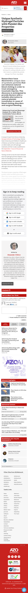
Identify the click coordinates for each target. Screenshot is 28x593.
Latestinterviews (5, 324)
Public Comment (22, 316)
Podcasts (16, 507)
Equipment (6, 499)
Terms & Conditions (9, 528)
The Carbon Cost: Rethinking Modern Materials (17, 398)
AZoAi (15, 480)
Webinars (16, 493)
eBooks (5, 503)
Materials (16, 499)
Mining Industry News (14, 451)
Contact (6, 524)
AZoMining (6, 486)
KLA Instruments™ (9, 411)
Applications (17, 501)
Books (5, 501)
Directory (6, 497)
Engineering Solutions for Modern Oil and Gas (18, 384)
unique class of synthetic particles (13, 81)
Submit (24, 320)
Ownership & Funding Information (7, 539)
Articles (6, 495)
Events (5, 507)
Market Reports (18, 497)
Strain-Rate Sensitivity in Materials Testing (13, 408)
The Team (16, 513)
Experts (16, 509)
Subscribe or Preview (13, 445)
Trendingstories (23, 324)
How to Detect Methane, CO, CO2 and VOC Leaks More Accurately (14, 431)
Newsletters (7, 522)
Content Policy (7, 535)
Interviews (16, 495)
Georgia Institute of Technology (11, 139)
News (9, 14)
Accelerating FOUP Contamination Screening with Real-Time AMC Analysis (13, 423)
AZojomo (16, 505)
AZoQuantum (17, 478)
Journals (6, 511)
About (5, 516)
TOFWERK (7, 427)
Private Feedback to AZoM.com (18, 317)
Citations (5, 290)
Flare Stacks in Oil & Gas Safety (18, 391)
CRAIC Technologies (9, 419)
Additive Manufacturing (14, 444)
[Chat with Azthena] (24, 590)
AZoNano (6, 476)
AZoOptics (6, 482)
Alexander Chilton (14, 255)
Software (6, 513)
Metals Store (7, 509)
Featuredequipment (14, 324)
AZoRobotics (7, 478)
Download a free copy (14, 131)
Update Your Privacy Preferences (14, 588)
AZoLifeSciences (18, 484)
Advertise (6, 526)
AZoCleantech (7, 480)
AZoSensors (17, 476)
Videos (5, 505)
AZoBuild (6, 484)
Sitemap (6, 533)
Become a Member (9, 520)
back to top (22, 545)
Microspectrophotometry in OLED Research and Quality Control (13, 415)
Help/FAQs (16, 511)
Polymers (10, 459)
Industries (16, 503)
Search (5, 518)
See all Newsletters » (7, 466)
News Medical (17, 482)
